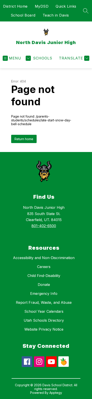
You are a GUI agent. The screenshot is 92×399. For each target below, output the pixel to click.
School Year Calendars (43, 311)
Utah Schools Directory (44, 320)
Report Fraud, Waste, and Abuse (44, 302)
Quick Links (66, 6)
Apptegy (55, 393)
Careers (43, 266)
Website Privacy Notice (43, 329)
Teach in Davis (56, 15)
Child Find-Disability (43, 275)
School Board (23, 15)
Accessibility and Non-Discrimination (44, 257)
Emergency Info (43, 293)
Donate (44, 284)
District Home (15, 6)
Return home (24, 139)
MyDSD (42, 6)
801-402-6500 (43, 226)
